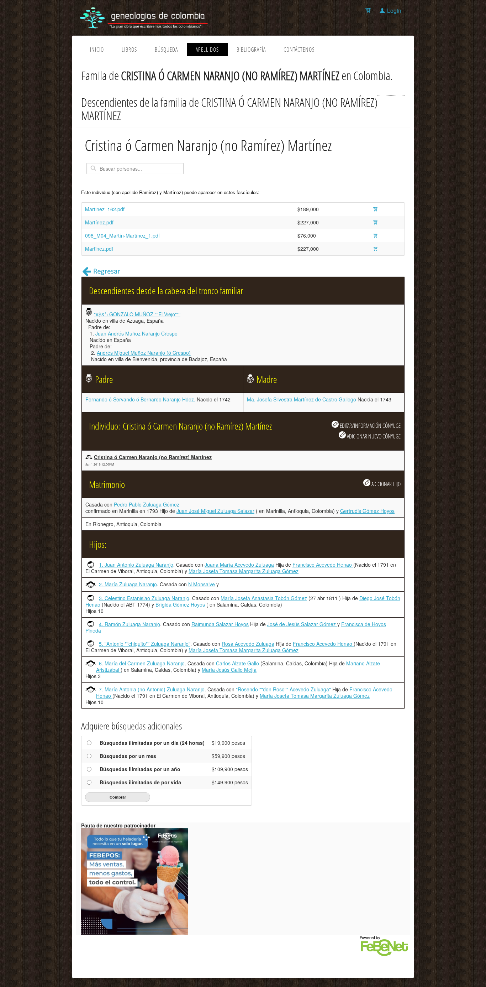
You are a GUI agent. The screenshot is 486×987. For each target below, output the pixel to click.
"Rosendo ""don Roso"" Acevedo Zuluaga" (283, 689)
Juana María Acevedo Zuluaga (239, 564)
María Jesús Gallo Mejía (229, 669)
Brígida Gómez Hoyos (180, 604)
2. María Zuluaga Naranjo (128, 584)
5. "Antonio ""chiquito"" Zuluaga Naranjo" (144, 643)
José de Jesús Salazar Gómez (302, 624)
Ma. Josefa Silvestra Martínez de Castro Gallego (301, 399)
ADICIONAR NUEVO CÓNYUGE (373, 436)
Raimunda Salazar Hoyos (220, 624)
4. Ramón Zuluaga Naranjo (129, 624)
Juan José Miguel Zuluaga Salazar (215, 510)
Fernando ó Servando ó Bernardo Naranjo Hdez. (140, 399)
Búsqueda (166, 49)
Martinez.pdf (99, 248)
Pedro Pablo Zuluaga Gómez (146, 504)
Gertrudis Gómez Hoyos (367, 510)
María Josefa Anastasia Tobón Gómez (264, 598)
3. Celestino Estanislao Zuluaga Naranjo (144, 598)
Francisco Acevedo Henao (322, 564)
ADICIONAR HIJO (385, 484)
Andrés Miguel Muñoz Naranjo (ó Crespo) (144, 352)
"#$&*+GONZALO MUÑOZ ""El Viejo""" (137, 314)
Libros (129, 49)
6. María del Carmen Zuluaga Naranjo (142, 663)
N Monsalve (201, 584)
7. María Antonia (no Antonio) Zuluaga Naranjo (152, 689)
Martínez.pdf (99, 222)
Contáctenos (299, 49)
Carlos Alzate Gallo (237, 663)
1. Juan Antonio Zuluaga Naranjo (136, 564)
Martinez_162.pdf (105, 209)
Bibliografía (251, 49)
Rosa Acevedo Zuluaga (248, 643)
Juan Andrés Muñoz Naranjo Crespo (136, 333)
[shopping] (369, 10)
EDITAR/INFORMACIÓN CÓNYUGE (370, 425)
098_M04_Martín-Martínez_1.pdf (122, 235)
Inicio (97, 49)
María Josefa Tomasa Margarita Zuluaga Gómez (244, 571)
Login (394, 10)
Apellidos (207, 49)
